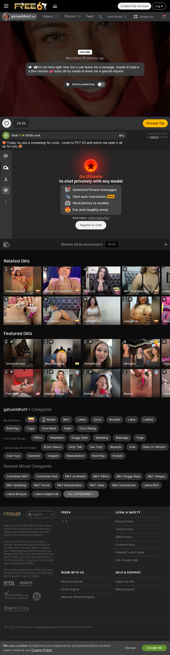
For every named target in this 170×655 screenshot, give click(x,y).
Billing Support (125, 589)
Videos (50, 16)
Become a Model (72, 581)
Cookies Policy (125, 544)
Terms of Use (124, 529)
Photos (72, 16)
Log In (159, 6)
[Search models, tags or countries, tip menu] (164, 16)
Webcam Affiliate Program (77, 597)
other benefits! (98, 218)
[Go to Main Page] (30, 6)
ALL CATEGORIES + (81, 494)
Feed (89, 16)
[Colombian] (31, 419)
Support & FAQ (125, 581)
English (37, 514)
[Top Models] (55, 6)
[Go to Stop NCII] (17, 608)
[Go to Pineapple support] (37, 596)
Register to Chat (91, 225)
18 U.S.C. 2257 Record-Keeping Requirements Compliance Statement (48, 627)
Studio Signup (70, 589)
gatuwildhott (15, 409)
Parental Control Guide (130, 552)
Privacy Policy (125, 521)
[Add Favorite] (6, 123)
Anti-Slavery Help (127, 560)
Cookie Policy (41, 650)
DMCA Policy (124, 537)
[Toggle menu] (6, 6)
